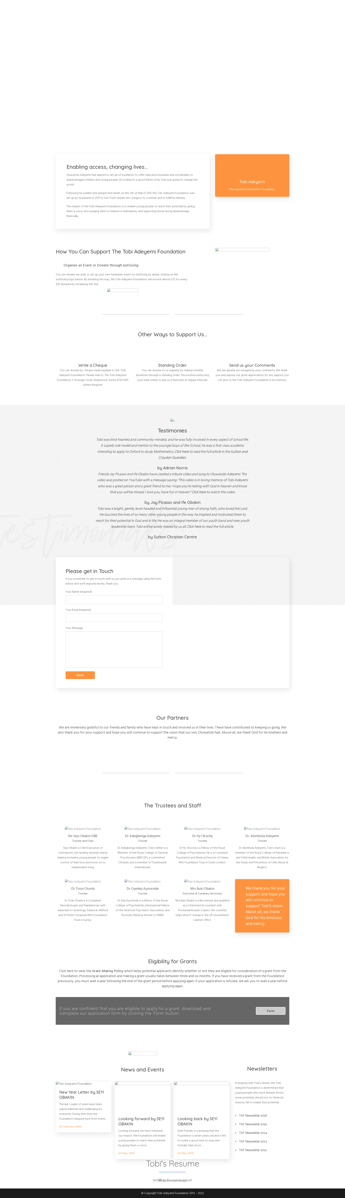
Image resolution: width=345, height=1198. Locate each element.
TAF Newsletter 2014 (253, 1133)
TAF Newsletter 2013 (253, 1141)
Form (270, 1011)
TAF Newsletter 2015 (253, 1124)
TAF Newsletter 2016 (253, 1115)
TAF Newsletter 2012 (253, 1150)
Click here (181, 452)
